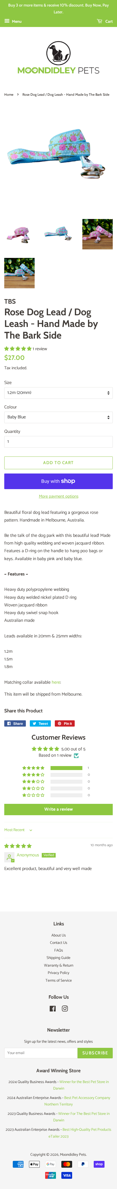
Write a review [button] (58, 809)
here (56, 682)
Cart (109, 21)
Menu (16, 21)
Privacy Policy (58, 973)
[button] (18, 349)
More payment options (58, 496)
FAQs (58, 950)
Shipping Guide (58, 958)
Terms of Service (58, 980)
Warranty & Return (58, 965)
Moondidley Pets (73, 1155)
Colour (10, 407)
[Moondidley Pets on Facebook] (52, 1010)
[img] (18, 846)
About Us (58, 935)
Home (8, 94)
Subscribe (95, 1053)
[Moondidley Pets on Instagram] (65, 1010)
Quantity (12, 431)
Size (8, 383)
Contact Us (58, 943)
